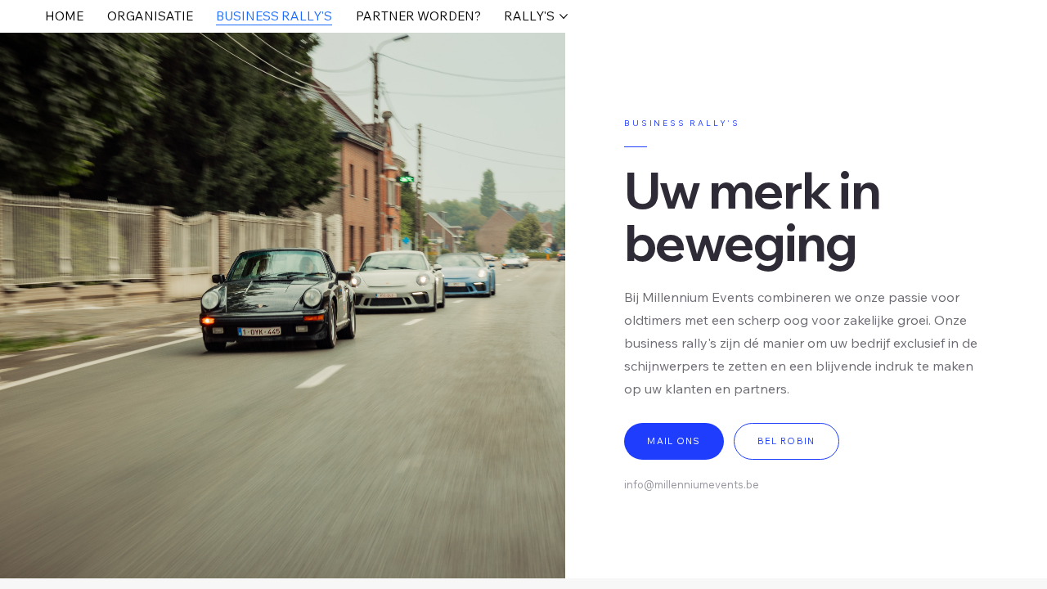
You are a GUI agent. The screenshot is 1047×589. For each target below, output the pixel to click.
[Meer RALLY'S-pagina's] (563, 16)
